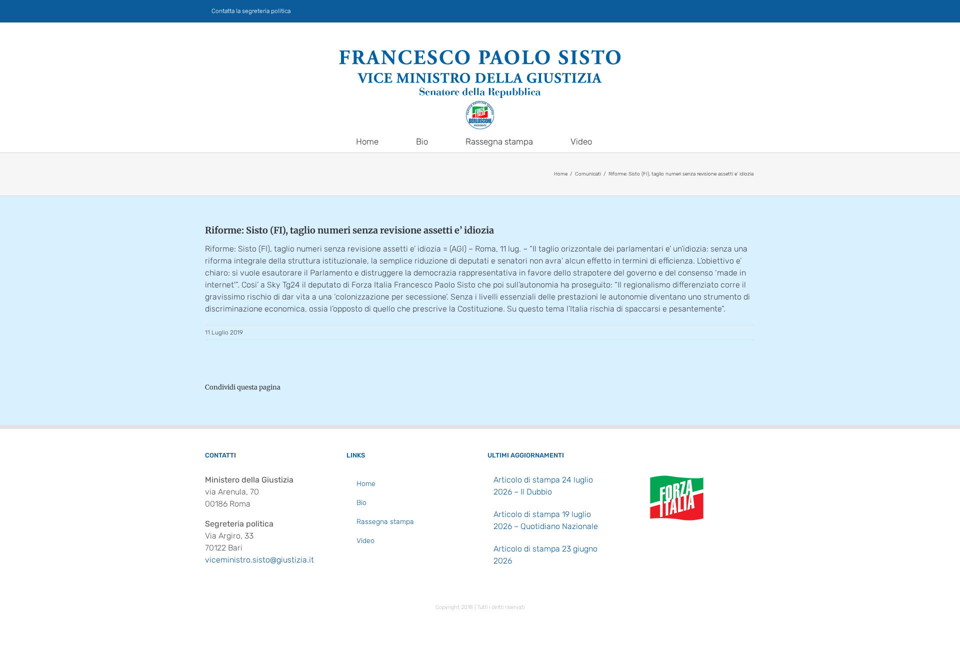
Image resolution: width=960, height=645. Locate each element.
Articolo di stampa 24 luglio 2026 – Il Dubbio (543, 485)
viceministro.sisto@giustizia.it (259, 559)
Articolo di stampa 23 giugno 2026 (546, 555)
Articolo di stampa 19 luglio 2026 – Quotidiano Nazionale (546, 520)
